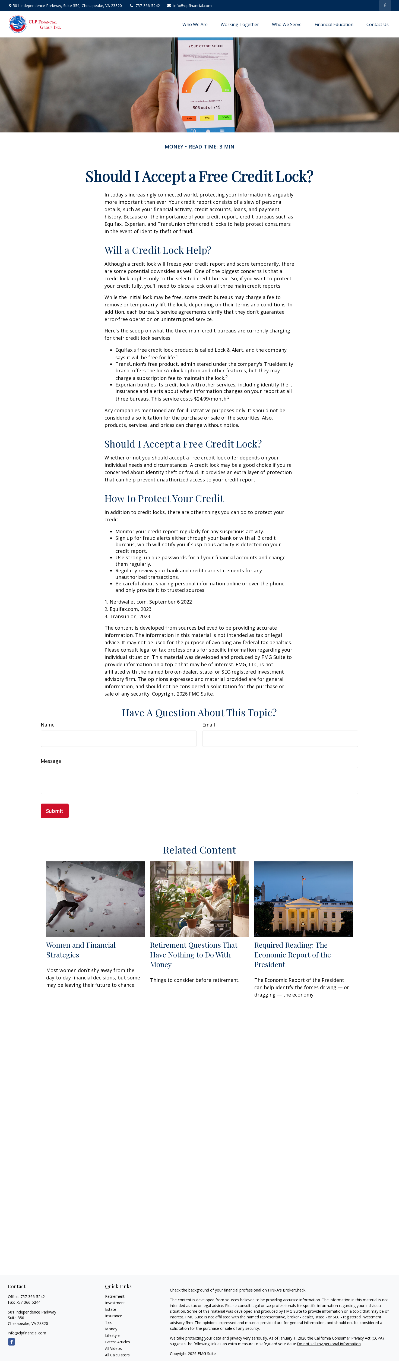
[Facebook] (385, 5)
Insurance (113, 1315)
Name (48, 724)
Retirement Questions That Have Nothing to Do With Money (193, 954)
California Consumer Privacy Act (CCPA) (349, 1338)
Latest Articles (117, 1341)
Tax (108, 1322)
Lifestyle (112, 1335)
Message (51, 761)
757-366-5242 (147, 5)
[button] (195, 24)
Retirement (115, 1296)
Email (208, 724)
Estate (110, 1309)
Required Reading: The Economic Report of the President (292, 954)
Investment (115, 1302)
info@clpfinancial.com (192, 5)
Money (111, 1328)
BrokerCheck (294, 1290)
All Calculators (117, 1354)
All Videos (113, 1348)
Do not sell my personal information (329, 1343)
